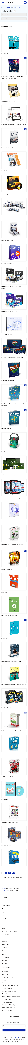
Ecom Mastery (4, 592)
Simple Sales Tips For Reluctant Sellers (11, 661)
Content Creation (7, 988)
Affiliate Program (6, 967)
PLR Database (7, 3)
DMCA (3, 938)
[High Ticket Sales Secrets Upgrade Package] (14, 354)
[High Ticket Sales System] (14, 260)
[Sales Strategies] (14, 167)
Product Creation (7, 1002)
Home (2, 7)
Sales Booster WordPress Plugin (9, 521)
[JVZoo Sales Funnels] (14, 841)
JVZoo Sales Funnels (6, 845)
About (3, 909)
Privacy (4, 921)
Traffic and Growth (7, 1010)
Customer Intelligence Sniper (8, 475)
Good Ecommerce (5, 638)
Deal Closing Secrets (6, 194)
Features (4, 947)
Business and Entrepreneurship (11, 986)
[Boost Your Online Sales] (14, 236)
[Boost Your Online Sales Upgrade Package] (14, 213)
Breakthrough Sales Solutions (8, 452)
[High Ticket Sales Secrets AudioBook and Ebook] (14, 121)
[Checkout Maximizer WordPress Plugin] (14, 494)
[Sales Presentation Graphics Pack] (14, 819)
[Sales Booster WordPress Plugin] (14, 517)
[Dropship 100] (14, 796)
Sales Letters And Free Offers (8, 101)
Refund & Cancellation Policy (9, 931)
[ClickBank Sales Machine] (14, 773)
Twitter (7, 901)
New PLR (4, 960)
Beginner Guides (7, 983)
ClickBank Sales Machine (7, 777)
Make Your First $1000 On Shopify (9, 615)
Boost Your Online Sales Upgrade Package (12, 217)
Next (13, 872)
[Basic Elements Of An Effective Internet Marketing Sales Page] (14, 400)
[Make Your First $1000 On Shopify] (14, 612)
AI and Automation (7, 977)
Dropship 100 (4, 799)
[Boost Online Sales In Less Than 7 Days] (14, 144)
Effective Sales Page (6, 428)
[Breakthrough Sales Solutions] (14, 448)
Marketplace (9, 7)
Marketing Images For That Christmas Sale (11, 731)
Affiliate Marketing (7, 975)
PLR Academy (5, 944)
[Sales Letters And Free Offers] (14, 98)
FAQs (3, 915)
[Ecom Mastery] (14, 589)
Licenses (4, 918)
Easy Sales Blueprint (6, 708)
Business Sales (16, 7)
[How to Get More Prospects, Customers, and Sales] (14, 681)
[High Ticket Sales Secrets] (14, 377)
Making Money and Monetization (11, 996)
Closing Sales (4, 868)
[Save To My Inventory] (24, 49)
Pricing (4, 951)
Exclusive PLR (5, 957)
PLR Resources (6, 999)
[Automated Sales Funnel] (14, 331)
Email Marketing (6, 994)
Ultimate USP (4, 53)
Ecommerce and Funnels (9, 991)
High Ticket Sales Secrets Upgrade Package (12, 357)
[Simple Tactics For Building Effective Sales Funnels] (14, 540)
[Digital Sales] (14, 750)
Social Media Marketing (8, 1007)
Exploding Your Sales (6, 569)
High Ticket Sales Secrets (7, 380)
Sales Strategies (5, 171)
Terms (3, 928)
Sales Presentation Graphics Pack (9, 822)
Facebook (3, 901)
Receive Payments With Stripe (9, 311)
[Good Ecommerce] (14, 635)
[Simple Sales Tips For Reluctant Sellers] (14, 658)
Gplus (10, 901)
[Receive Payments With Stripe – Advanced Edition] (14, 283)
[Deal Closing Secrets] (14, 190)
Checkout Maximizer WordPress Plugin (11, 498)
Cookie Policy (5, 934)
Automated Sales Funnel (7, 334)
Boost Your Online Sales (7, 240)
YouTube (13, 901)
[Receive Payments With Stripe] (14, 308)
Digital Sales (4, 754)
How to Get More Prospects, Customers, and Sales (13, 684)
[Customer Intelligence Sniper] (14, 471)
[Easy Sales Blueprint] (14, 704)
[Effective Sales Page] (14, 425)
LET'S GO (14, 1030)
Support (4, 912)
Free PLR (4, 964)
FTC (3, 925)
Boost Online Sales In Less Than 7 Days (11, 147)
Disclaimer (4, 941)
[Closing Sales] (14, 864)
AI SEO (4, 980)
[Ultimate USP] (14, 50)
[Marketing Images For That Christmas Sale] (14, 727)
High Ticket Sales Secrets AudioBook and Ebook (13, 124)
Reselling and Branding (8, 1005)
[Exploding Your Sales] (14, 565)
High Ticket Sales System (7, 263)
